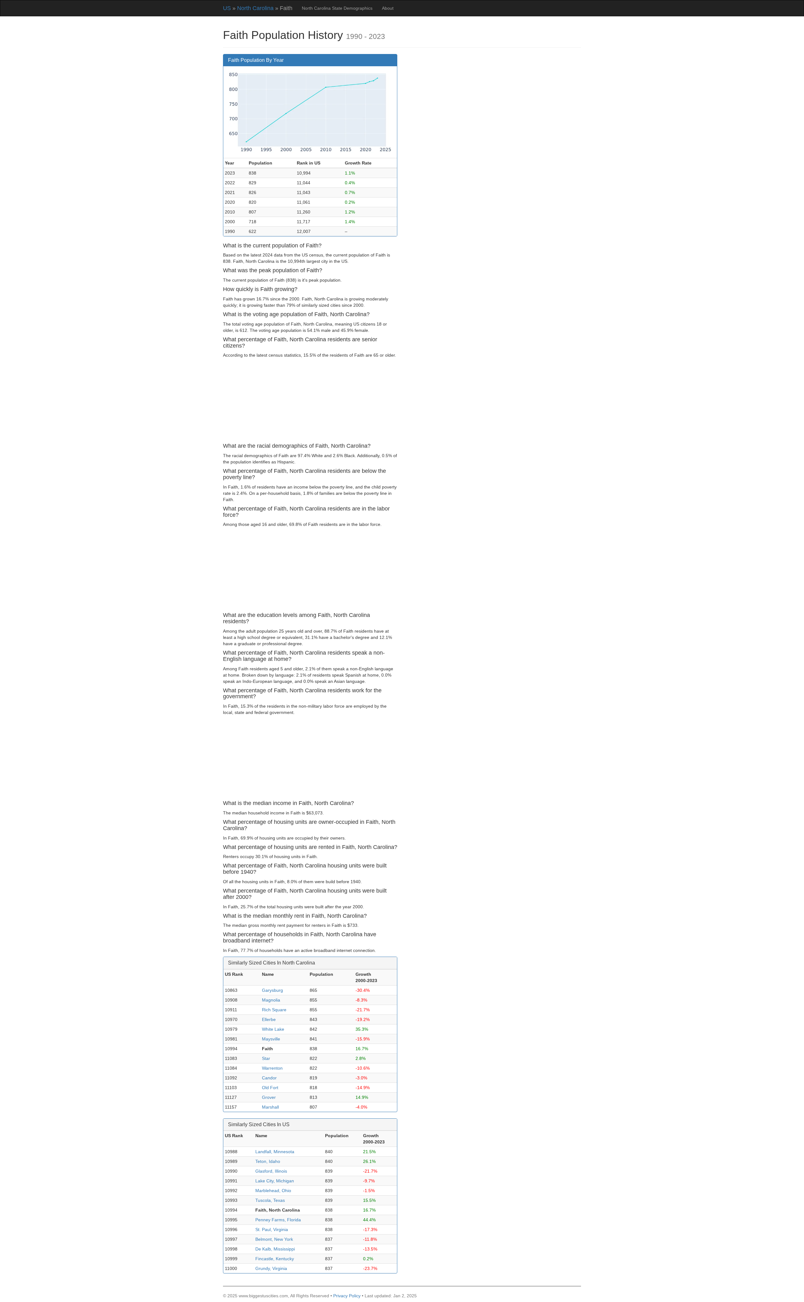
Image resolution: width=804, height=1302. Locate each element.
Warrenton (272, 1068)
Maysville (271, 1038)
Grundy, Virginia (271, 1268)
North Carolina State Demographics (337, 8)
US (227, 8)
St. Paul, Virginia (271, 1229)
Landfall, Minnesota (274, 1151)
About (388, 8)
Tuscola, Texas (270, 1200)
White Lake (273, 1029)
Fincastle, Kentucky (274, 1258)
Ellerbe (269, 1019)
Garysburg (272, 990)
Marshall (270, 1107)
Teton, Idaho (267, 1161)
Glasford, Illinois (271, 1171)
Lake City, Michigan (274, 1180)
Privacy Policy (347, 1295)
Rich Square (274, 1009)
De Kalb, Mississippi (275, 1248)
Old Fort (270, 1087)
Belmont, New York (274, 1239)
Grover (269, 1097)
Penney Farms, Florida (278, 1219)
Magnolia (271, 999)
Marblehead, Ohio (273, 1190)
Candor (269, 1077)
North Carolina (255, 8)
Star (266, 1058)
